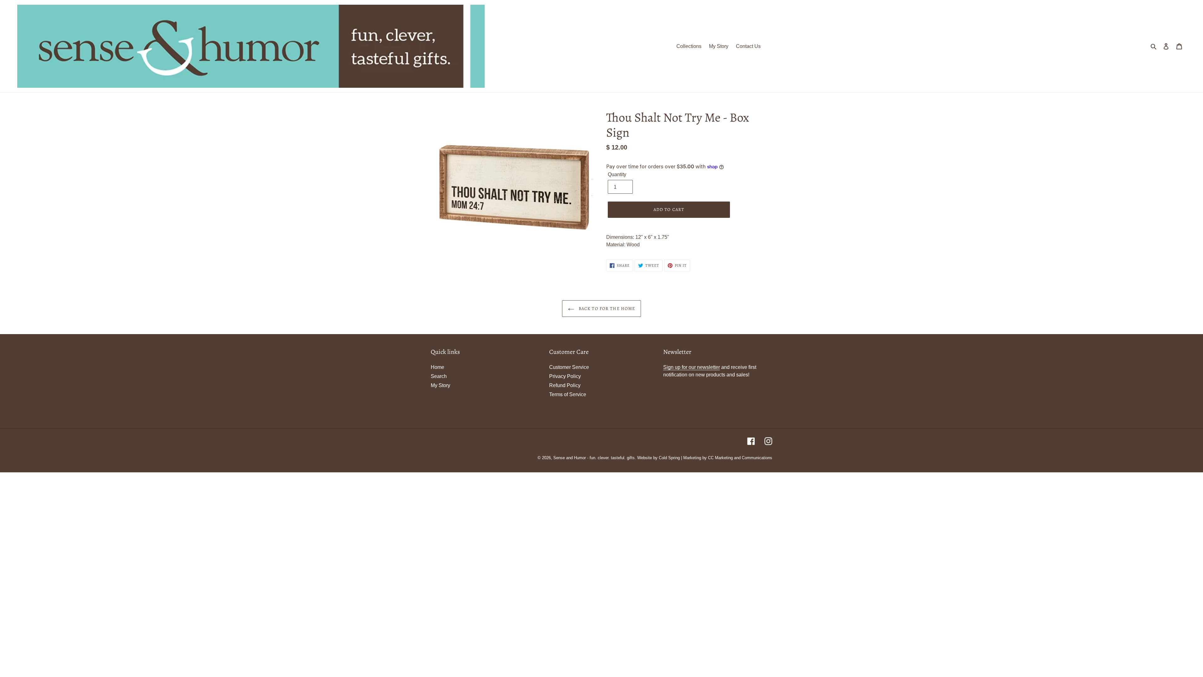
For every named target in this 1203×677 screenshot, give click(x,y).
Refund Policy (565, 385)
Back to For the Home (606, 309)
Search (439, 376)
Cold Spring (669, 457)
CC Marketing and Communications (740, 457)
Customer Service (569, 367)
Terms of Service (567, 394)
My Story (440, 385)
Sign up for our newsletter (691, 367)
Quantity (617, 174)
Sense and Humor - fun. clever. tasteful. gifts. (594, 457)
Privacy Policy (565, 376)
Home (437, 367)
